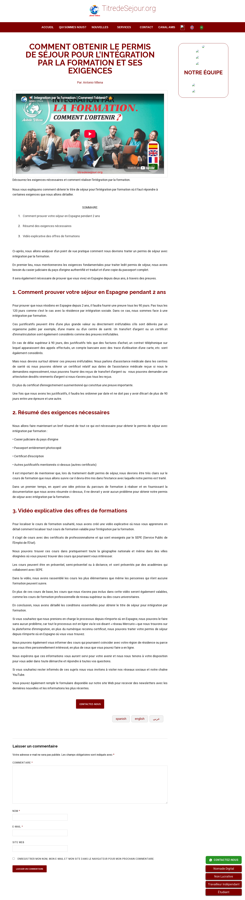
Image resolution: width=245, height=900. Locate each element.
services (124, 27)
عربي (156, 718)
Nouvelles (100, 27)
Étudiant (223, 892)
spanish (121, 718)
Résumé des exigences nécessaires (47, 226)
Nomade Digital (224, 868)
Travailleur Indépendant (224, 884)
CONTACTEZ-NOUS (90, 704)
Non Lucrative (223, 876)
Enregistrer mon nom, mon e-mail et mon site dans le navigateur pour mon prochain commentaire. (86, 858)
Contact (146, 27)
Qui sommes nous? (72, 27)
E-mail (17, 826)
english (139, 718)
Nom (16, 811)
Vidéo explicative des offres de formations (51, 236)
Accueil (48, 27)
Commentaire (22, 762)
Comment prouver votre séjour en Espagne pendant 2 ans (61, 216)
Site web (18, 842)
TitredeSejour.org (129, 8)
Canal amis (166, 27)
